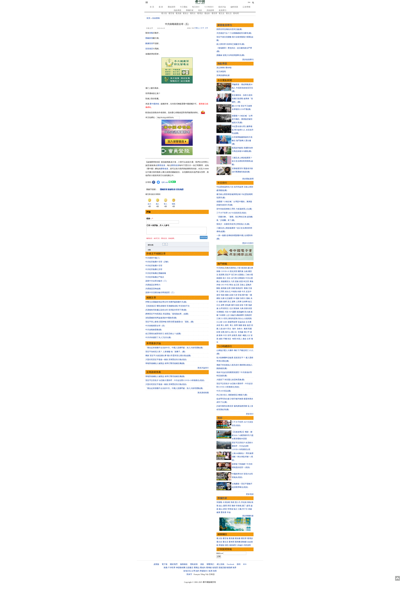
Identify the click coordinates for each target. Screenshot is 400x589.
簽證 (249, 325)
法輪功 (233, 315)
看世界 (214, 13)
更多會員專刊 (248, 60)
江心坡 (219, 322)
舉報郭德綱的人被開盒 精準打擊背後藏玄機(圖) (165, 363)
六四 (232, 281)
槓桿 (225, 302)
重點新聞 (171, 7)
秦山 (221, 509)
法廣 (222, 298)
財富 (241, 305)
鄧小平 (247, 332)
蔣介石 (234, 332)
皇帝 (229, 335)
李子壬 (245, 509)
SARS (225, 322)
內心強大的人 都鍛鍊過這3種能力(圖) (231, 395)
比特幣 (245, 302)
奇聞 (234, 339)
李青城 (230, 509)
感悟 (221, 339)
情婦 (222, 295)
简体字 (189, 574)
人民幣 (239, 302)
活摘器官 (248, 315)
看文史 (221, 13)
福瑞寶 (215, 568)
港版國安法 (225, 281)
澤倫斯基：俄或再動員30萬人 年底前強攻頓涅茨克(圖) (242, 87)
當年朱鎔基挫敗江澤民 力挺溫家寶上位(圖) (234, 209)
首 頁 (152, 7)
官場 (240, 295)
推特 (239, 564)
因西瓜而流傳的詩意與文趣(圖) (229, 29)
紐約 (197, 571)
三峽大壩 (249, 275)
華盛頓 (221, 545)
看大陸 (164, 13)
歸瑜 (249, 502)
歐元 (250, 302)
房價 (246, 308)
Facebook (230, 564)
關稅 (218, 288)
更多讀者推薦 (203, 393)
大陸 (226, 312)
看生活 (229, 13)
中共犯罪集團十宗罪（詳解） (157, 262)
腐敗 (227, 295)
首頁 (148, 18)
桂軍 (218, 332)
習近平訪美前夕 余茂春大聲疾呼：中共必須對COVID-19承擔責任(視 (242, 446)
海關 (240, 325)
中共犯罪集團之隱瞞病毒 (155, 273)
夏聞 (225, 506)
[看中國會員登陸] (177, 151)
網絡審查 (240, 315)
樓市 (233, 305)
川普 (239, 268)
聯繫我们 (210, 564)
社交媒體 (228, 298)
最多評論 (222, 7)
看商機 (238, 542)
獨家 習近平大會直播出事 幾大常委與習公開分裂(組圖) (168, 356)
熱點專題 (177, 10)
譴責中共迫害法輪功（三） (156, 281)
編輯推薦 (234, 7)
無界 (234, 568)
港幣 (222, 305)
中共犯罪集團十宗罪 (153, 266)
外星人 (239, 339)
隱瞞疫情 (149, 38)
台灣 (221, 308)
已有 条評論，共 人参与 (157, 225)
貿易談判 (239, 288)
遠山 (221, 506)
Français (197, 574)
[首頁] (200, 3)
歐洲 (210, 571)
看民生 (193, 13)
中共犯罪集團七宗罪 (153, 269)
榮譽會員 (161, 165)
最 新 (161, 7)
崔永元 (228, 291)
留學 (236, 325)
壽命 (244, 339)
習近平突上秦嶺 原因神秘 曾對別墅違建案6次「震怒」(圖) (169, 322)
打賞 (196, 28)
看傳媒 (209, 568)
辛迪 (229, 512)
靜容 (225, 509)
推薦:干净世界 (169, 568)
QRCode (164, 182)
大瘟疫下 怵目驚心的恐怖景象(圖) (230, 380)
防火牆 (247, 312)
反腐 (231, 295)
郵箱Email (219, 553)
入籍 (221, 329)
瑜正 (235, 509)
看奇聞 (236, 13)
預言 (229, 339)
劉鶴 (246, 288)
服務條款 (184, 564)
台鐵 (246, 271)
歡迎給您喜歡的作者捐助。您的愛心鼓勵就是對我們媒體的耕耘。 (172, 113)
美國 (233, 288)
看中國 (245, 295)
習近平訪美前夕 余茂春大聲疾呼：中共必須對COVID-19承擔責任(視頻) (174, 380)
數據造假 (149, 43)
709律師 (222, 315)
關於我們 (174, 564)
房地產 (228, 305)
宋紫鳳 (219, 502)
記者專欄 (246, 7)
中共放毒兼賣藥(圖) (153, 330)
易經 (240, 335)
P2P (230, 312)
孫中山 (228, 332)
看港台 (185, 13)
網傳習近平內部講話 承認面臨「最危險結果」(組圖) (166, 314)
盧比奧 (250, 268)
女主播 (249, 322)
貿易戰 (221, 275)
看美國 (178, 13)
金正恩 (236, 285)
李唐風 (239, 506)
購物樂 (244, 542)
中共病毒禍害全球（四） (155, 326)
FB (234, 298)
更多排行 (250, 414)
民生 (229, 329)
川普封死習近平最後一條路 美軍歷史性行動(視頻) (166, 359)
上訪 (228, 315)
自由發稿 (156, 18)
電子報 (164, 564)
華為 (231, 285)
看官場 (171, 13)
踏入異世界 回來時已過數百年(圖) (230, 44)
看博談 (200, 13)
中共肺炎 (220, 268)
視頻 (200, 10)
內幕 (239, 291)
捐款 (202, 564)
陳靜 (233, 506)
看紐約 (207, 13)
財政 (237, 305)
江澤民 (221, 291)
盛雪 (248, 506)
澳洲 (245, 329)
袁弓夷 (234, 278)
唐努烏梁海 (233, 318)
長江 (224, 278)
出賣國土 (241, 275)
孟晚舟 (248, 285)
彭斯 (229, 288)
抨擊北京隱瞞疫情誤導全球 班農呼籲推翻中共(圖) (166, 302)
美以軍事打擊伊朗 (223, 68)
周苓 (229, 506)
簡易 (232, 502)
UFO (222, 285)
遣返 (244, 325)
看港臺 (238, 538)
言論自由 (241, 322)
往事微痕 (241, 278)
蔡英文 (226, 308)
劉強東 (236, 308)
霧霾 (234, 312)
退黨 (237, 281)
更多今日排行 (248, 243)
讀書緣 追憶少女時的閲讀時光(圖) (230, 55)
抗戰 (222, 332)
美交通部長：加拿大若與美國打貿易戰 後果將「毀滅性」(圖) (242, 98)
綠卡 (225, 329)
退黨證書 (222, 568)
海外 (234, 329)
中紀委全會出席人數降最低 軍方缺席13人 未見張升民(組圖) (242, 129)
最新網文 (233, 545)
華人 (222, 325)
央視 (218, 325)
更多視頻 (250, 494)
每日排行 (196, 7)
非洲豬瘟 (220, 312)
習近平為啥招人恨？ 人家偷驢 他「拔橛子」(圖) (165, 352)
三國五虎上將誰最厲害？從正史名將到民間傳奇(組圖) (242, 161)
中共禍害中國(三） (153, 258)
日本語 (212, 574)
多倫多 (240, 545)
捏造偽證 (149, 49)
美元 (229, 302)
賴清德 (244, 268)
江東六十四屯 (222, 318)
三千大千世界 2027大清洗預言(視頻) (231, 213)
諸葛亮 (234, 335)
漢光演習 (233, 271)
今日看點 (183, 7)
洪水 (229, 278)
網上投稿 (220, 564)
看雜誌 (196, 568)
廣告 (227, 545)
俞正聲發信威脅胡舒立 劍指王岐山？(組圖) (163, 334)
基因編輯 (240, 312)
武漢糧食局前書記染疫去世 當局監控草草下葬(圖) (166, 310)
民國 (250, 329)
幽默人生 (246, 335)
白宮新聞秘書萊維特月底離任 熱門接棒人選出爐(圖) (242, 140)
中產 (246, 305)
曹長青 (223, 512)
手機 (225, 339)
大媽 (241, 308)
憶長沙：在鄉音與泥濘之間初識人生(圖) (233, 224)
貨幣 (233, 302)
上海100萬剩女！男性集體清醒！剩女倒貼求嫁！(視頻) (242, 456)
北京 (231, 308)
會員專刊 (222, 10)
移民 (227, 325)
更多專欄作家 (248, 516)
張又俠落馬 (221, 71)
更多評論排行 (203, 368)
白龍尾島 (248, 318)
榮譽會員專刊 (225, 25)
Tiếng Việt (204, 574)
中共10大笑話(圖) (223, 391)
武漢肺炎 (232, 268)
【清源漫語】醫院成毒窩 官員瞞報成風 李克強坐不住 (167, 306)
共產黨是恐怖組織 (152, 289)
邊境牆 (223, 288)
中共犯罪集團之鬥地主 (154, 277)
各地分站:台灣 (189, 571)
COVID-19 (225, 271)
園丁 (244, 506)
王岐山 (242, 285)
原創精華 (210, 10)
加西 (215, 571)
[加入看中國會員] (177, 145)
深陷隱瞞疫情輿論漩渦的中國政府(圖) (161, 318)
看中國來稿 (154, 104)
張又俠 (234, 275)
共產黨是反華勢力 (152, 285)
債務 (221, 302)
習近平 (228, 275)
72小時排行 (209, 7)
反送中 (248, 291)
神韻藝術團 (180, 568)
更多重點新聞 (248, 179)
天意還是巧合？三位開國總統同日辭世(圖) (233, 33)
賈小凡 (238, 502)
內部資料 (247, 545)
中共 (227, 285)
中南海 (234, 291)
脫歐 (248, 298)
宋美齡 (240, 332)
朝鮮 (238, 298)
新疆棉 (219, 278)
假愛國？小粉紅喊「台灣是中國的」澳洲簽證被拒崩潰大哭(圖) (242, 119)
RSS (244, 564)
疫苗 (241, 281)
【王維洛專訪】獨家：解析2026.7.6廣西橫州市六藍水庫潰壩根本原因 (242, 435)
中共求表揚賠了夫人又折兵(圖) (158, 337)
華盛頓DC (204, 571)
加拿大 (243, 298)
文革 (249, 339)
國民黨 (240, 271)
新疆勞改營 (232, 322)
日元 (218, 305)
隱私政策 (194, 564)
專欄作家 (189, 10)
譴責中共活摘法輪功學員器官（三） (160, 292)
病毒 (151, 33)
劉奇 (221, 335)
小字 (206, 28)
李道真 (244, 502)
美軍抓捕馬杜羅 (223, 75)
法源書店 (189, 568)
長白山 (241, 318)
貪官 (218, 295)
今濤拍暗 (226, 502)
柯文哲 (246, 281)
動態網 (229, 568)
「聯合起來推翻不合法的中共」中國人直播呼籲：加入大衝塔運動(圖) (174, 348)
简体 (249, 2)
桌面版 (156, 564)
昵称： (149, 219)
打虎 (235, 295)
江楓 (240, 509)
